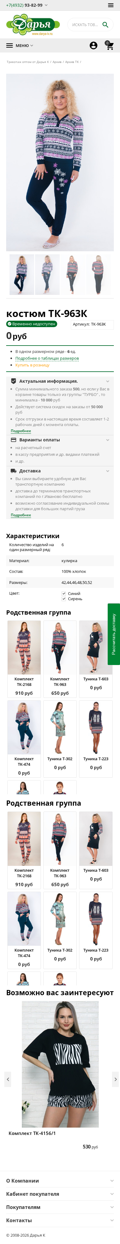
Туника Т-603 (95, 679)
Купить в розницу (32, 365)
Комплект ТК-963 (60, 681)
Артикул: (81, 324)
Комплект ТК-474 (24, 761)
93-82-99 (24, 4)
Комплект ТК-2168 (24, 681)
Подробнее (21, 430)
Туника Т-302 (59, 758)
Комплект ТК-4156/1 (32, 1133)
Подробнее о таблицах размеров (47, 358)
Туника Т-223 (95, 758)
